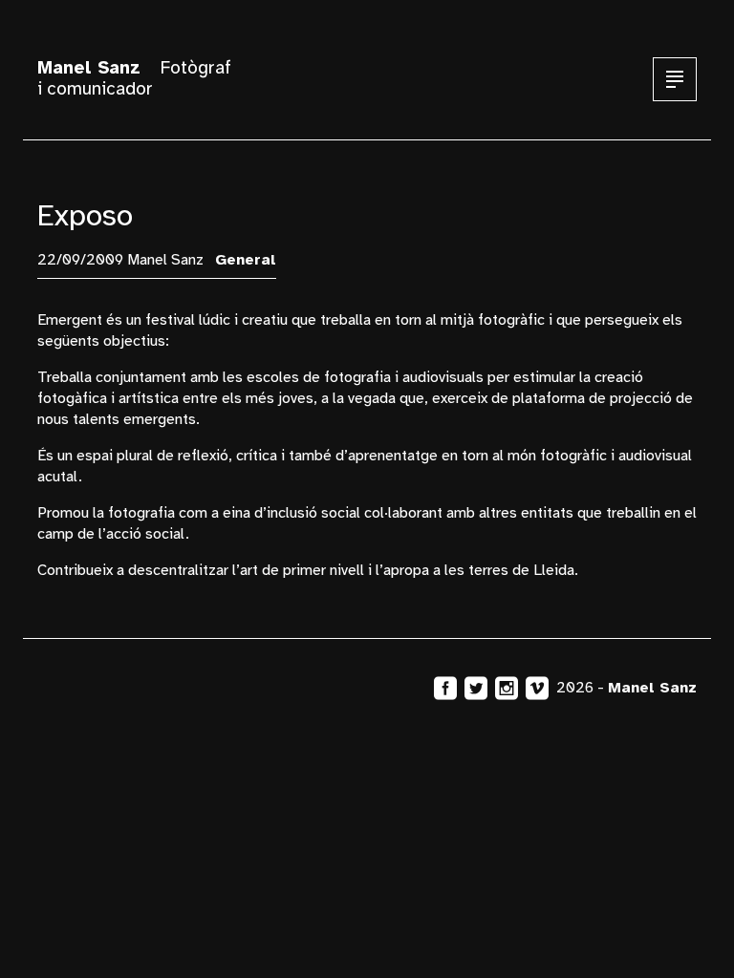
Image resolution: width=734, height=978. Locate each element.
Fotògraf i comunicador (134, 78)
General (245, 259)
